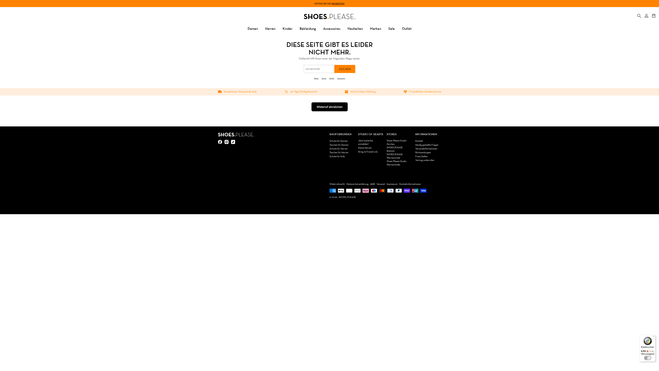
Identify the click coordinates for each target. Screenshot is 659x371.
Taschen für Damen (339, 145)
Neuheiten (338, 3)
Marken (375, 28)
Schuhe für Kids (337, 156)
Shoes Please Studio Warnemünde (396, 163)
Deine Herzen (365, 148)
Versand (381, 184)
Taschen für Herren (339, 152)
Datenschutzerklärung (357, 184)
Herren (270, 28)
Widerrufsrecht (337, 184)
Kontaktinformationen (410, 184)
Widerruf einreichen (330, 107)
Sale (391, 28)
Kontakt (419, 141)
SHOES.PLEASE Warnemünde (395, 156)
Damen (253, 28)
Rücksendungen (423, 152)
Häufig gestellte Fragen (426, 145)
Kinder (287, 28)
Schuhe (331, 78)
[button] (639, 15)
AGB (372, 184)
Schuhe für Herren (339, 149)
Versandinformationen (426, 149)
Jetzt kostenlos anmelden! (365, 142)
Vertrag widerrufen (424, 160)
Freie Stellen (421, 156)
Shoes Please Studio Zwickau (396, 142)
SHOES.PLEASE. (348, 197)
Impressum (392, 184)
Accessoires (331, 28)
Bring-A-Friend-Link (368, 152)
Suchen (345, 69)
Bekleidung (308, 28)
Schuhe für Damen (339, 141)
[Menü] (653, 337)
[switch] (647, 358)
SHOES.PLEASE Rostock (395, 149)
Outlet (407, 28)
